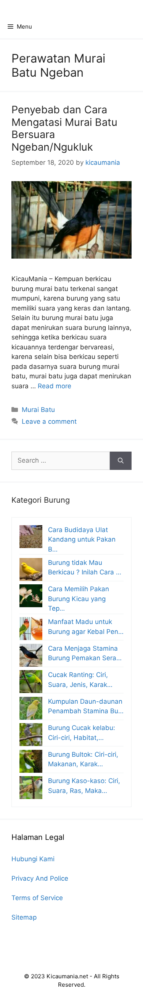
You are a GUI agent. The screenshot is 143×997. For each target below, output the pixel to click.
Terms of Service (37, 898)
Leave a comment (49, 421)
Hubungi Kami (33, 859)
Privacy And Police (39, 878)
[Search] (121, 461)
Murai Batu (38, 409)
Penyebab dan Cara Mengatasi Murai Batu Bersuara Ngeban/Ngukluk (64, 128)
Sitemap (24, 917)
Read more (54, 386)
